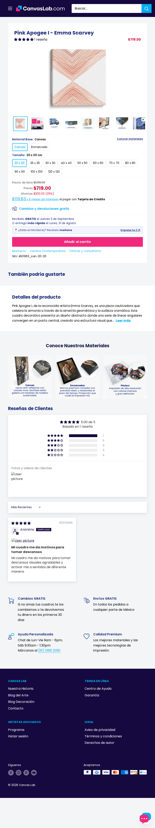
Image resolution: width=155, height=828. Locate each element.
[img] (21, 523)
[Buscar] (146, 8)
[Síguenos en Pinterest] (26, 773)
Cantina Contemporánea (48, 251)
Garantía (92, 695)
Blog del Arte (18, 695)
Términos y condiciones (103, 736)
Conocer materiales (130, 139)
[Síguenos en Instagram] (18, 773)
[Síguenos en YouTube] (34, 773)
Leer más (123, 320)
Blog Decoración (21, 701)
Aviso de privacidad (100, 729)
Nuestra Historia (20, 688)
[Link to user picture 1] (42, 540)
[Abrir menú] (10, 8)
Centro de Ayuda (98, 688)
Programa (16, 729)
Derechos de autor (99, 742)
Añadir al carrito (77, 241)
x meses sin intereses (35, 199)
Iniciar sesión (18, 736)
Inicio (11, 22)
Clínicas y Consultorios (85, 251)
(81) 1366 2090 (49, 650)
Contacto (15, 708)
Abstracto (19, 251)
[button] (24, 39)
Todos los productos (33, 22)
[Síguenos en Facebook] (11, 773)
